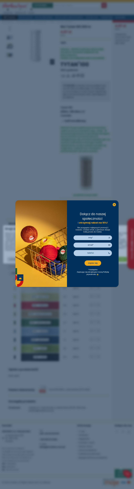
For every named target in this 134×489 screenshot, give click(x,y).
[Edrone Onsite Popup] (67, 244)
